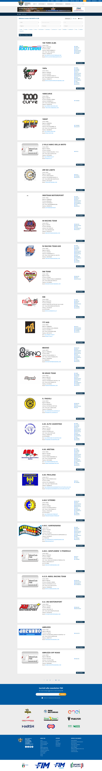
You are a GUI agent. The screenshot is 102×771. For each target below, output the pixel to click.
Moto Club (72, 0)
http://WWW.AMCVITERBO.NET (51, 514)
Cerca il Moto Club (26, 35)
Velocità (57, 741)
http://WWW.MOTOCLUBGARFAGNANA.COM (54, 539)
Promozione (50, 3)
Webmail (99, 0)
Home (20, 14)
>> (58, 680)
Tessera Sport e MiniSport (75, 744)
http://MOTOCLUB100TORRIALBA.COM (52, 55)
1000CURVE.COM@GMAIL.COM (52, 107)
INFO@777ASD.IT (48, 336)
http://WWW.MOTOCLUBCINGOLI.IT (52, 411)
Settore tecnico (58, 3)
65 (55, 680)
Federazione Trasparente (44, 750)
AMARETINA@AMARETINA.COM (52, 463)
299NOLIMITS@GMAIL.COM (51, 182)
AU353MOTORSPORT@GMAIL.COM (52, 614)
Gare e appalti (42, 752)
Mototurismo (41, 3)
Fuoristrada (58, 740)
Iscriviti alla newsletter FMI (51, 688)
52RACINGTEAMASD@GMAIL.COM (52, 258)
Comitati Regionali (65, 0)
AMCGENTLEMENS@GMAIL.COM (52, 565)
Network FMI (94, 0)
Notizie (41, 754)
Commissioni (57, 0)
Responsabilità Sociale (44, 748)
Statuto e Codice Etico (44, 743)
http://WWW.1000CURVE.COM (51, 106)
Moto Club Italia (74, 743)
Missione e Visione (43, 741)
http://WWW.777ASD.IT (49, 334)
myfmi (85, 0)
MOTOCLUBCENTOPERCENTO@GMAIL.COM (54, 80)
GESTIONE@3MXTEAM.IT (50, 207)
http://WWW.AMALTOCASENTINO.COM (52, 438)
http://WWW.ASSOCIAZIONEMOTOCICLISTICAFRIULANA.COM (57, 487)
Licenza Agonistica (74, 745)
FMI (48, 0)
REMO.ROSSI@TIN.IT (49, 541)
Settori (52, 0)
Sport (34, 3)
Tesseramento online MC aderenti (77, 741)
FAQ (81, 0)
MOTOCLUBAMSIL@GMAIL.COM (52, 588)
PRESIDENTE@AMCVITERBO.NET (52, 515)
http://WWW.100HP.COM (49, 131)
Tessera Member (74, 740)
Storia (41, 740)
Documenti (89, 0)
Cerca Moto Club (74, 750)
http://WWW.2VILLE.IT (49, 157)
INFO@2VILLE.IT (48, 158)
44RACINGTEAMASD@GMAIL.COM (52, 233)
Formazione (67, 3)
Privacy (41, 755)
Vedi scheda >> (80, 63)
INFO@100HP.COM (49, 133)
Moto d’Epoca (58, 743)
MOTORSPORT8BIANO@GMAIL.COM (53, 361)
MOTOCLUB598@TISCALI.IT (51, 311)
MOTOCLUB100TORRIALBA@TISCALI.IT (53, 57)
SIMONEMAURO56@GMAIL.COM (52, 639)
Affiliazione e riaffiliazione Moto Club (77, 748)
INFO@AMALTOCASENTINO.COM (52, 439)
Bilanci (41, 745)
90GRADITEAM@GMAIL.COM (51, 385)
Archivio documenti (74, 751)
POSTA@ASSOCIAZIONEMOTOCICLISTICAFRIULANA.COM (57, 488)
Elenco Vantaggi (74, 747)
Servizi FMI (77, 0)
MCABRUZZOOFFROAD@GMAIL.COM (53, 665)
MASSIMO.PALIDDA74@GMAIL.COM (52, 284)
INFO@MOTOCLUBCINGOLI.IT (51, 412)
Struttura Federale (43, 744)
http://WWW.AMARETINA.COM (51, 461)
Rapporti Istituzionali (44, 747)
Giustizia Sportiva (43, 751)
